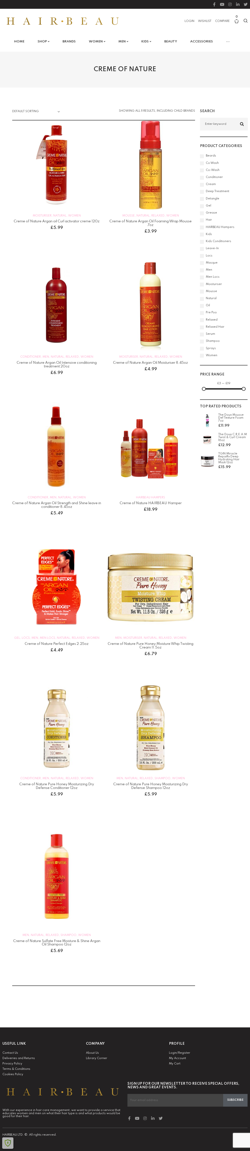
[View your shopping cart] (237, 23)
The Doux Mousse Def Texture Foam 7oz (231, 417)
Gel (17, 638)
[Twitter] (246, 4)
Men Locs (47, 638)
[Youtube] (222, 4)
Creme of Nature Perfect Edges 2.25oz (57, 644)
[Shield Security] (8, 1143)
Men (45, 356)
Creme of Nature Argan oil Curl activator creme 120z (57, 221)
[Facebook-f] (214, 4)
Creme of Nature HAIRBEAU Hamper (151, 503)
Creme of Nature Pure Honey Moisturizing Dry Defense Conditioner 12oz (56, 786)
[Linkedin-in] (238, 4)
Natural (59, 215)
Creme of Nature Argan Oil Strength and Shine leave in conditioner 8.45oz (56, 505)
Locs (26, 638)
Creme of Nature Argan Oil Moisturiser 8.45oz (150, 362)
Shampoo (162, 778)
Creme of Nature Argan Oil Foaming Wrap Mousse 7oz (150, 223)
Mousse (128, 215)
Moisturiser (42, 215)
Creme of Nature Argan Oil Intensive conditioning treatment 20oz (57, 364)
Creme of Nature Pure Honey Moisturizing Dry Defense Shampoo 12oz (150, 786)
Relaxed (158, 215)
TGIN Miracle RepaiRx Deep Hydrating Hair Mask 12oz (229, 458)
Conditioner (30, 356)
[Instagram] (230, 4)
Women (74, 215)
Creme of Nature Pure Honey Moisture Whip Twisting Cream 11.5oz (150, 645)
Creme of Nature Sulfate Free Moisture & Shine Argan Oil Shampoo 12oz (56, 942)
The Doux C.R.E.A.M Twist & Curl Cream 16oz (232, 437)
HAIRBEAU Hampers (150, 497)
